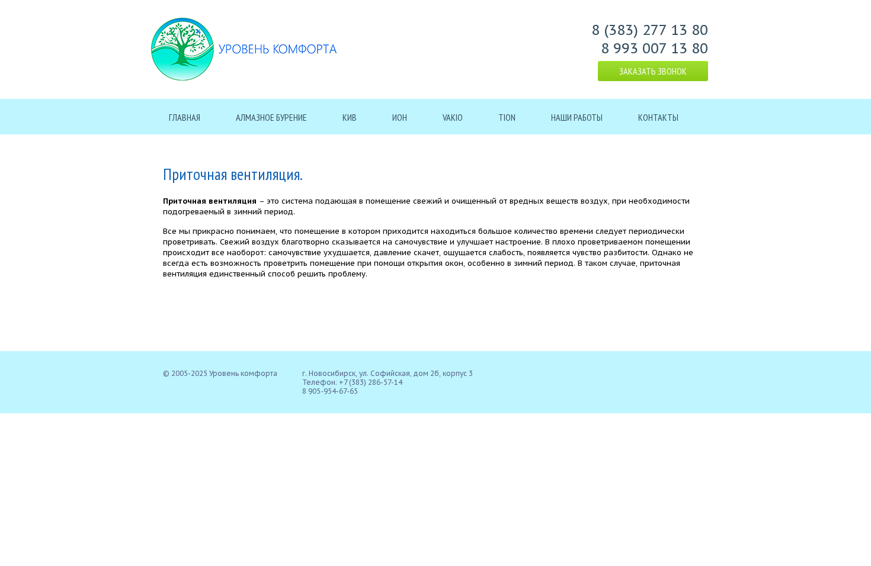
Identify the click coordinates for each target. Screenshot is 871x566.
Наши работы (577, 117)
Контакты (658, 117)
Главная (184, 117)
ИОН (399, 117)
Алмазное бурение (271, 117)
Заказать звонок (653, 71)
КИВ (349, 117)
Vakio (453, 117)
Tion (506, 117)
